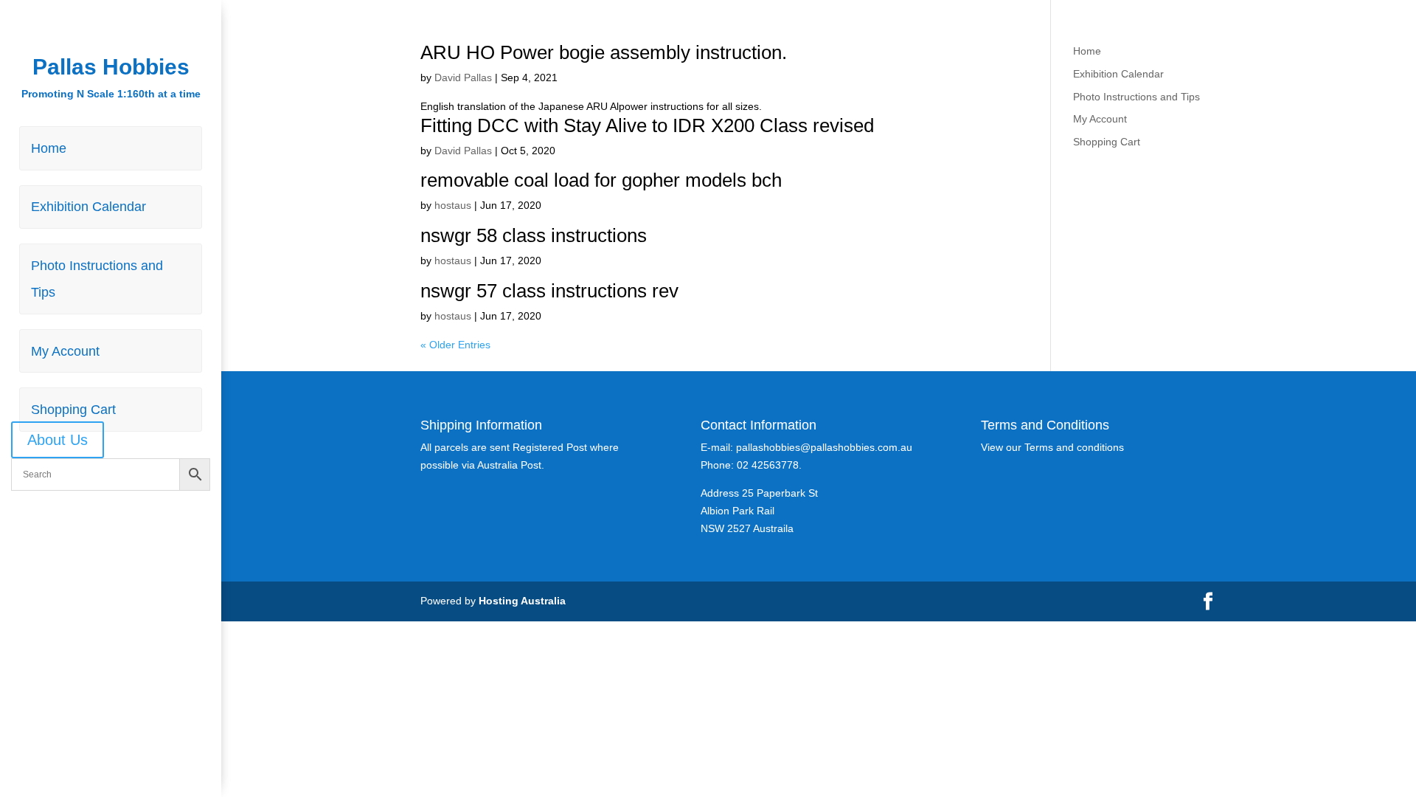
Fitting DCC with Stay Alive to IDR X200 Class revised (647, 125)
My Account (65, 351)
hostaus (452, 205)
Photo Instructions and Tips (97, 279)
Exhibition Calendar (88, 206)
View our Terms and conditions (1052, 447)
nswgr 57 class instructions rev (549, 291)
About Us (57, 440)
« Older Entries (455, 345)
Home (48, 148)
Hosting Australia (522, 601)
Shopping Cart (73, 409)
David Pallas (463, 77)
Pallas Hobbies (111, 67)
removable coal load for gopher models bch (601, 180)
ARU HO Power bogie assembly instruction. (603, 52)
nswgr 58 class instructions (533, 235)
